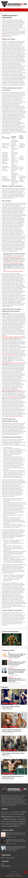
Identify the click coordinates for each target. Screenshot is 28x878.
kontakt (3, 36)
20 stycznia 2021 (5, 779)
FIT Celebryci (5, 703)
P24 (17, 874)
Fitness (10, 726)
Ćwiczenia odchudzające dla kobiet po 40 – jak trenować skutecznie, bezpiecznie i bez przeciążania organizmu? (17, 671)
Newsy (6, 819)
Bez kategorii (11, 812)
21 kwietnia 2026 (11, 682)
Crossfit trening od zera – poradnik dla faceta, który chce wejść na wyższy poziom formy (17, 663)
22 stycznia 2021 (5, 756)
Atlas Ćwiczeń (11, 668)
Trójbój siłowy (4, 826)
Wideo (15, 703)
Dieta (9, 652)
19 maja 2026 (11, 658)
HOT (14, 814)
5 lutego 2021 (4, 709)
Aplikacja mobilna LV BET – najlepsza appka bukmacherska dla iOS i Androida (17, 680)
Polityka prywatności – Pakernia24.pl (13, 875)
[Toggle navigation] (2, 9)
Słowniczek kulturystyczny (10, 824)
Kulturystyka (6, 817)
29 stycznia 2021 (5, 732)
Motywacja (18, 816)
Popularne (5, 687)
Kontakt (2, 864)
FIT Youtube (9, 814)
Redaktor (16, 658)
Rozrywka (22, 819)
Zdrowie (16, 826)
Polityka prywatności (5, 865)
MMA (12, 816)
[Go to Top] (25, 872)
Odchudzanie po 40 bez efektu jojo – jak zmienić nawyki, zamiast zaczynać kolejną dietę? (17, 655)
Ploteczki (11, 703)
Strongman (14, 821)
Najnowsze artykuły (8, 650)
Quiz (17, 819)
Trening (9, 660)
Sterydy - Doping (5, 821)
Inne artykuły (11, 677)
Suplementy (22, 821)
